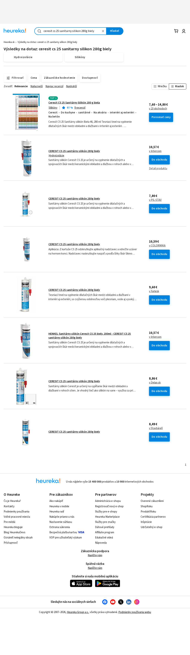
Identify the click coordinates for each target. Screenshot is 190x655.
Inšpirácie (146, 522)
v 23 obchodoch (158, 109)
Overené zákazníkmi (152, 501)
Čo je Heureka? (12, 501)
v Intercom (155, 151)
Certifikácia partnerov (153, 517)
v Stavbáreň (156, 428)
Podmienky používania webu (134, 612)
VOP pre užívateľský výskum (65, 538)
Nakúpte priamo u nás (61, 517)
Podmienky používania (16, 512)
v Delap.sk (155, 383)
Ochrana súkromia (59, 527)
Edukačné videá (104, 538)
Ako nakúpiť (56, 501)
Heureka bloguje (13, 527)
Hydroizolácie (56, 156)
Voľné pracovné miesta (17, 517)
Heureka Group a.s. (78, 612)
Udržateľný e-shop (151, 527)
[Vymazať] (103, 31)
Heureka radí (56, 512)
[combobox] (70, 31)
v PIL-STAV (155, 200)
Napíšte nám (95, 555)
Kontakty (9, 506)
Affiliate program (104, 532)
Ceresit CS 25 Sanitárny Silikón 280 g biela (74, 103)
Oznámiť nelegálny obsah (18, 538)
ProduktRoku (148, 512)
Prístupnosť (11, 543)
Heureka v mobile (59, 506)
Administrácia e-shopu (108, 501)
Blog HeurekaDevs (14, 532)
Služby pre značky (105, 522)
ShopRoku (147, 506)
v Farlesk (154, 291)
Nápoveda (101, 543)
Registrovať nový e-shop (109, 506)
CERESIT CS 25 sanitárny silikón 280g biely (74, 151)
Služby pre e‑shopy (106, 512)
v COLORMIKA (157, 246)
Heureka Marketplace (107, 517)
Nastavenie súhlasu (60, 522)
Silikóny (53, 108)
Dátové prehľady (104, 527)
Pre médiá (9, 522)
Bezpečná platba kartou (63, 532)
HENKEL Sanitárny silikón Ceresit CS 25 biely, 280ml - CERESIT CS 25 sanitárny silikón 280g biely (89, 335)
